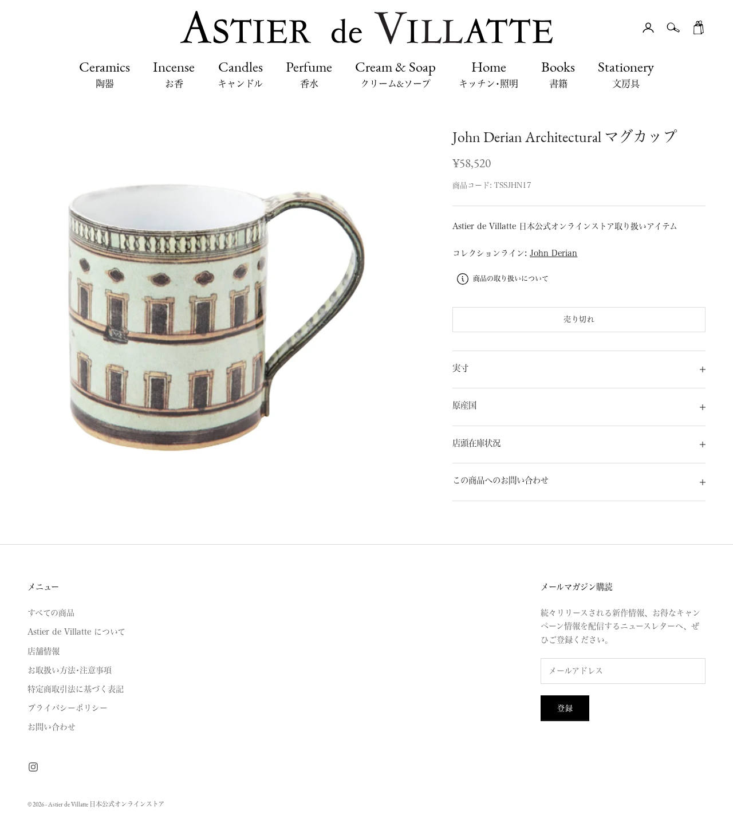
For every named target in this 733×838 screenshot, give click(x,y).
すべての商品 (50, 613)
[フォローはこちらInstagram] (33, 767)
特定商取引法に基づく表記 (75, 689)
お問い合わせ (51, 727)
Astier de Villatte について (76, 632)
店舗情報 (43, 651)
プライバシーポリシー (67, 708)
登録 (565, 708)
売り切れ (579, 319)
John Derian (553, 253)
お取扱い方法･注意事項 (69, 670)
